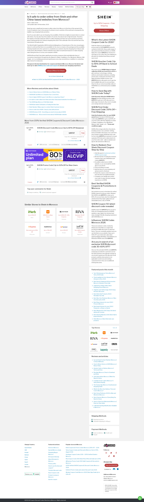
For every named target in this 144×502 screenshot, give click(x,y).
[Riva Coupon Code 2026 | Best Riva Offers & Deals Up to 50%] (80, 211)
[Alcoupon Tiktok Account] (109, 456)
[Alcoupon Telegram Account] (114, 456)
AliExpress (32, 234)
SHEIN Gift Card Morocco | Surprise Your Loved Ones (44, 94)
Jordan (26, 464)
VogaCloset (80, 234)
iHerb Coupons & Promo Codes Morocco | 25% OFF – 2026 (82, 447)
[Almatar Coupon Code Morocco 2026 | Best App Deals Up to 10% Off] (64, 227)
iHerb (32, 217)
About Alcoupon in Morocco (53, 460)
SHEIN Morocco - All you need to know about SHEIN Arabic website (48, 114)
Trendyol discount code (55, 470)
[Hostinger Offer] (56, 155)
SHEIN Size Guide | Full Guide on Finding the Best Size (44, 104)
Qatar (26, 459)
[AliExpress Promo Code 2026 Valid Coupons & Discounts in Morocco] (32, 227)
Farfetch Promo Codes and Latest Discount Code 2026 (81, 470)
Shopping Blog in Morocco (53, 453)
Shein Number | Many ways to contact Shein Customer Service (46, 107)
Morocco (27, 467)
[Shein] (104, 17)
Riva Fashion (80, 219)
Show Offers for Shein (56, 71)
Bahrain (27, 455)
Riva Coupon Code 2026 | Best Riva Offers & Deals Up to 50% (83, 459)
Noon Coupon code (53, 472)
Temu (48, 219)
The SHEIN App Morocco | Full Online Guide (41, 102)
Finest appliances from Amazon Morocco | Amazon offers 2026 (105, 278)
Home (26, 7)
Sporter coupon (52, 479)
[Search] (92, 2)
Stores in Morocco (53, 447)
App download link (111, 465)
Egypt (26, 462)
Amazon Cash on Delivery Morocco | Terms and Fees (104, 369)
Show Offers (104, 31)
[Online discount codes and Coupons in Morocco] (27, 13)
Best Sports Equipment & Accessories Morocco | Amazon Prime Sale (104, 282)
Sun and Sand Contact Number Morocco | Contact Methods (105, 360)
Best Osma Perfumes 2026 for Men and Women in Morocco (105, 394)
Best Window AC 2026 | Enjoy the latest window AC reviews (105, 311)
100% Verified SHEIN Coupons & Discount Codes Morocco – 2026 (83, 466)
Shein (63, 13)
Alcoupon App (80, 7)
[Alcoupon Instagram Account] (106, 453)
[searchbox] (70, 2)
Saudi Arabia (28, 447)
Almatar (64, 232)
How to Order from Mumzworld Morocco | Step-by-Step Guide (105, 402)
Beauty (54, 7)
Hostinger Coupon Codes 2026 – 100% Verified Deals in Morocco (81, 455)
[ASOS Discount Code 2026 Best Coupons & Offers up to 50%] (114, 344)
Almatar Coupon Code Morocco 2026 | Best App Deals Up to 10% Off (83, 473)
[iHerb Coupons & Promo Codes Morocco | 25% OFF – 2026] (32, 211)
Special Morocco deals (54, 450)
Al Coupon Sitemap (53, 457)
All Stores (33, 7)
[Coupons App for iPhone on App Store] (90, 6)
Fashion (60, 7)
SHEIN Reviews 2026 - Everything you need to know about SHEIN (47, 112)
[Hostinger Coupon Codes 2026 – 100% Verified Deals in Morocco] (64, 211)
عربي (110, 2)
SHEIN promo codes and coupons (48, 65)
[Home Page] (30, 2)
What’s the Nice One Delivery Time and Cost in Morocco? (104, 389)
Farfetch (48, 232)
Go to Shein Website (55, 76)
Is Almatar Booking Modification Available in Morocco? (105, 406)
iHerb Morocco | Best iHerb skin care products (104, 319)
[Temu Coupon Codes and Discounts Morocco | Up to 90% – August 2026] (48, 211)
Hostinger (64, 219)
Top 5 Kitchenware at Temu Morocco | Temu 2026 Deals (104, 274)
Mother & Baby (69, 7)
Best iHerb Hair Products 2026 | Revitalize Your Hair (102, 294)
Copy (82, 133)
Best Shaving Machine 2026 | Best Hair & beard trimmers (105, 315)
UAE (26, 450)
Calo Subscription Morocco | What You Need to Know (104, 377)
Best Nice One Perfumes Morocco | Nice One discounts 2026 (105, 299)
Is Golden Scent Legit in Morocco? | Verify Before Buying (103, 381)
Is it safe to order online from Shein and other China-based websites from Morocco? (52, 99)
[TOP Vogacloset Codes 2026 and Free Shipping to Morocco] (80, 227)
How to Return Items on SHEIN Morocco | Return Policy (44, 92)
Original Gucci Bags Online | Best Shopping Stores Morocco (103, 286)
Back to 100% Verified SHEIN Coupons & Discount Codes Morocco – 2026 (56, 79)
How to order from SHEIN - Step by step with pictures (44, 109)
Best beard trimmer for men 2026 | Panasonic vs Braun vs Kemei (103, 307)
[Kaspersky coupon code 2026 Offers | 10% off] (104, 350)
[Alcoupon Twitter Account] (111, 453)
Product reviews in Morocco (53, 476)
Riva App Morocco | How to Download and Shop (104, 373)
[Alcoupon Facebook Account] (116, 453)
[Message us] (140, 498)
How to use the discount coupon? (55, 467)
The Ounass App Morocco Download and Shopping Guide (105, 385)
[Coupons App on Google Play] (87, 6)
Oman (26, 457)
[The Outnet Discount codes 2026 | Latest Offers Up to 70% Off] (114, 350)
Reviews (47, 7)
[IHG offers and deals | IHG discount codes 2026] (94, 350)
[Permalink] (37, 145)
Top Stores (96, 328)
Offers (40, 7)
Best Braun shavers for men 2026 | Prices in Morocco (103, 303)
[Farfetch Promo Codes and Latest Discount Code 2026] (48, 227)
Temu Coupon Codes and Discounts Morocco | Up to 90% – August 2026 (82, 451)
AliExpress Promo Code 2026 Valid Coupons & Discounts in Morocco (82, 462)
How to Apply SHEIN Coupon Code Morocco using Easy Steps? (46, 97)
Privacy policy (52, 463)
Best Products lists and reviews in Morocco (49, 13)
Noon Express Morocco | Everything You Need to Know (105, 398)
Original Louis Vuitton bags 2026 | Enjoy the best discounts (105, 290)
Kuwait (26, 452)
